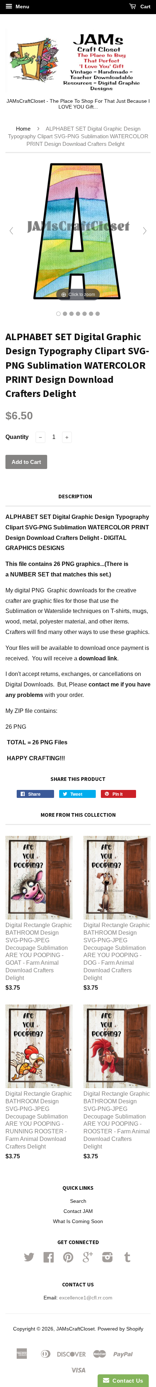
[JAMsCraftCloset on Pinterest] (68, 1260)
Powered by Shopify (120, 1329)
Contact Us (126, 1381)
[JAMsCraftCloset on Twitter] (29, 1260)
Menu (21, 6)
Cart (145, 6)
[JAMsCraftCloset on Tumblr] (127, 1260)
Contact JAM (78, 1211)
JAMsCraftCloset (75, 1329)
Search (78, 1201)
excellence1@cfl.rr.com (85, 1298)
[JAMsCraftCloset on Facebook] (48, 1260)
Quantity (17, 437)
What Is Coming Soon (78, 1221)
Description (75, 496)
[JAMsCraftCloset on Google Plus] (87, 1260)
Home (23, 129)
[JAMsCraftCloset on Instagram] (107, 1260)
